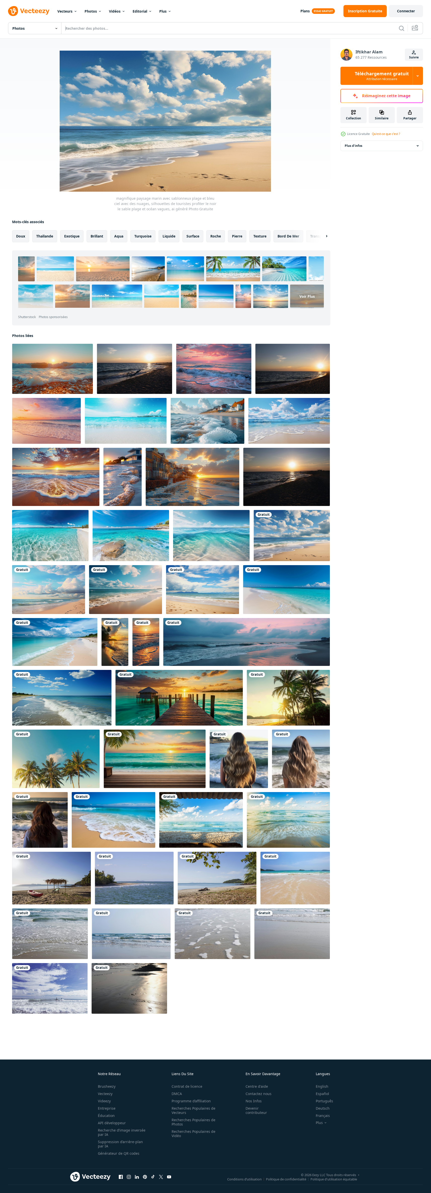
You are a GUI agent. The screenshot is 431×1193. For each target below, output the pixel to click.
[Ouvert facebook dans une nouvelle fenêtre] (121, 1177)
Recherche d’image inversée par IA (121, 1132)
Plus (163, 11)
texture (259, 236)
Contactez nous (258, 1093)
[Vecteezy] (28, 11)
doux (20, 236)
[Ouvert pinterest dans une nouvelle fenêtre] (145, 1177)
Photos (91, 11)
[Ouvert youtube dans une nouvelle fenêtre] (169, 1177)
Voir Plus (307, 296)
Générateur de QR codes (118, 1153)
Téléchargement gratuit (382, 76)
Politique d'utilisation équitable (333, 1179)
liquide (169, 236)
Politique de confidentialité (286, 1179)
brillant (97, 236)
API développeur (112, 1122)
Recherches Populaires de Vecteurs (193, 1110)
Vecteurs (64, 11)
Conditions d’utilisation (244, 1179)
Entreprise (106, 1108)
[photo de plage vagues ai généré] (239, 759)
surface (192, 236)
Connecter (406, 11)
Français (323, 1115)
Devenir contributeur (256, 1110)
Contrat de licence (187, 1086)
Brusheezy (106, 1086)
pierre (237, 236)
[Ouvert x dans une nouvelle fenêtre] (161, 1177)
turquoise (142, 236)
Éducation (106, 1115)
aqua (118, 236)
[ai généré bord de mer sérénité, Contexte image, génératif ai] (286, 589)
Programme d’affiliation (191, 1101)
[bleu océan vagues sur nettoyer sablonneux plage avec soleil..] (113, 820)
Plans (305, 11)
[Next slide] (322, 236)
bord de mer (288, 236)
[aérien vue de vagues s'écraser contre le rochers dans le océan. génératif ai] (50, 535)
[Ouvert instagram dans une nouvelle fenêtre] (129, 1177)
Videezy (104, 1101)
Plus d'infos (353, 146)
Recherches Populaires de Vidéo (193, 1133)
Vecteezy (105, 1093)
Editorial (140, 11)
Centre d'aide (257, 1086)
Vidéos (115, 11)
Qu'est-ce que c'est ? (386, 134)
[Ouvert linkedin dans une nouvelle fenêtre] (137, 1177)
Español (322, 1093)
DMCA (177, 1093)
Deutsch (323, 1108)
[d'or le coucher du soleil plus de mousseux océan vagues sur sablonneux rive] (55, 477)
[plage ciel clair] (51, 878)
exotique (72, 236)
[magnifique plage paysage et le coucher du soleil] (179, 698)
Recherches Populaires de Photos (193, 1122)
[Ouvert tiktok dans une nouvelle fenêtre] (153, 1177)
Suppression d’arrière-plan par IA (120, 1143)
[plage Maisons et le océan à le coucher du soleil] (192, 477)
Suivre (414, 57)
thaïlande (44, 236)
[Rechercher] (402, 28)
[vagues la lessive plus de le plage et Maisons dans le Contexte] (207, 421)
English (322, 1086)
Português (324, 1101)
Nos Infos (254, 1101)
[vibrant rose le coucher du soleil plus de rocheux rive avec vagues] (213, 369)
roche (215, 236)
